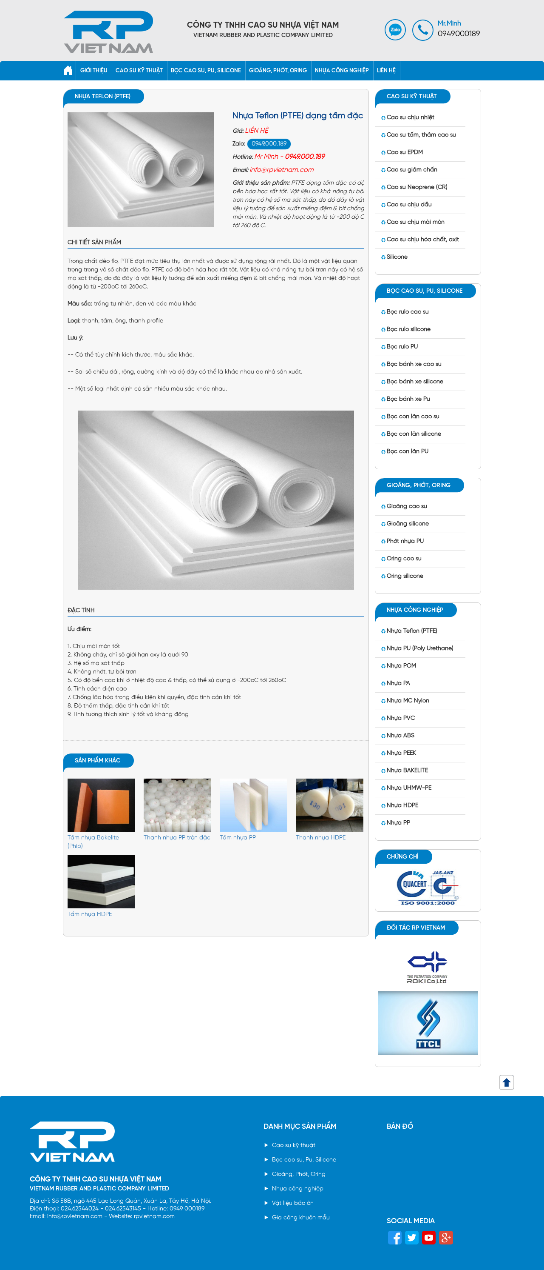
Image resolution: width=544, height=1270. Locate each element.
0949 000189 (187, 1209)
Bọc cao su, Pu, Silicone (304, 1160)
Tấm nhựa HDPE (90, 914)
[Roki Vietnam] (428, 966)
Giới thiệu (94, 71)
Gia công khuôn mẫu (301, 1218)
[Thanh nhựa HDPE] (329, 806)
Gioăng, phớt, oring (278, 71)
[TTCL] (428, 1022)
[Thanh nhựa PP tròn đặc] (177, 806)
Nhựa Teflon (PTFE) (102, 97)
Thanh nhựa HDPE (321, 838)
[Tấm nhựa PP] (253, 806)
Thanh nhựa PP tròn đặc (177, 838)
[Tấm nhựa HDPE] (101, 882)
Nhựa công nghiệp (342, 71)
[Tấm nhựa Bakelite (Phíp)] (101, 806)
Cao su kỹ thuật (139, 71)
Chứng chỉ (403, 857)
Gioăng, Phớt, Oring (299, 1174)
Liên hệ (386, 71)
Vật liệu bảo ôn (293, 1203)
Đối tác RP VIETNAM (416, 928)
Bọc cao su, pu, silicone (206, 71)
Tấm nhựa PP (238, 838)
